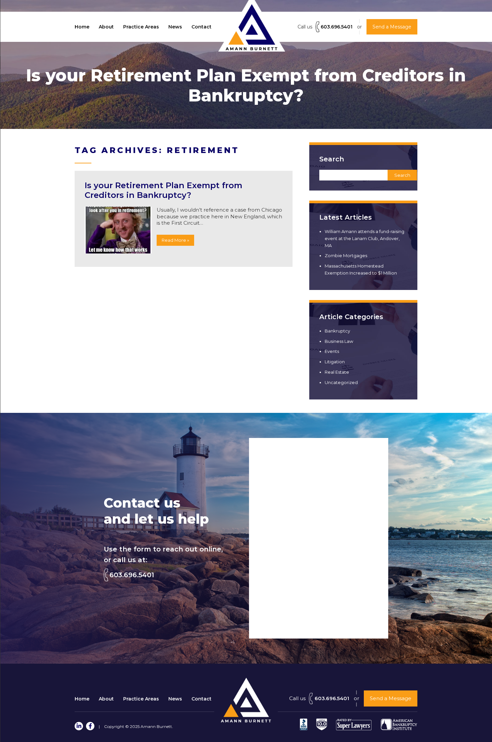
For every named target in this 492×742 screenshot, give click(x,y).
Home (82, 27)
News (175, 27)
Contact (201, 27)
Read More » (175, 240)
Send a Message (390, 698)
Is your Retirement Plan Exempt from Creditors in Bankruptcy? (163, 190)
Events (332, 351)
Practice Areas (141, 27)
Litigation (335, 361)
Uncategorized (341, 382)
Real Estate (337, 372)
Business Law (339, 341)
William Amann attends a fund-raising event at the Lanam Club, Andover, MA (364, 238)
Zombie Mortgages (346, 255)
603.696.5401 (336, 27)
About (106, 27)
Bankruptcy (337, 330)
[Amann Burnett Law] (246, 721)
